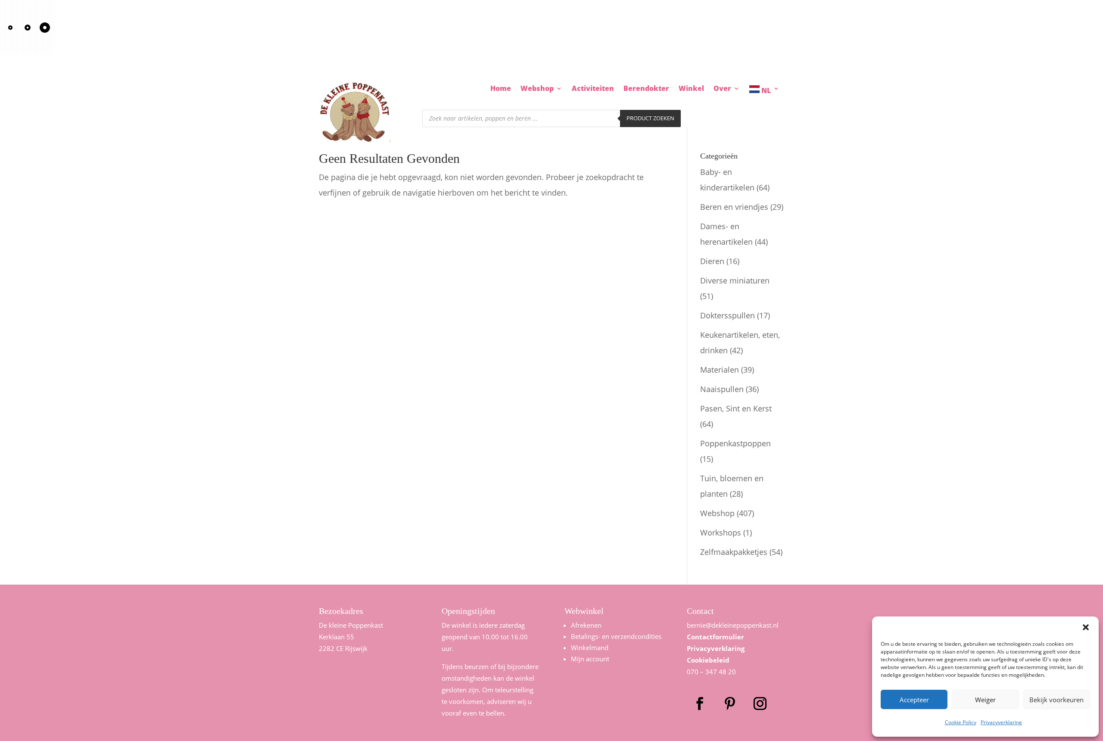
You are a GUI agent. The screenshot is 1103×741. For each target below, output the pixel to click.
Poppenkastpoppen (735, 443)
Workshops (720, 532)
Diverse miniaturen (735, 280)
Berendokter (646, 89)
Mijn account (590, 658)
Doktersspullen (727, 315)
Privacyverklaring (1001, 722)
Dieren (712, 261)
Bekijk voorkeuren (1056, 699)
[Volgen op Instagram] (760, 703)
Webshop (717, 513)
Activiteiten (593, 89)
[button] (1085, 627)
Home (500, 89)
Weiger (985, 699)
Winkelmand (589, 647)
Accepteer (914, 699)
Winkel (691, 89)
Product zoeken (650, 118)
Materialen (719, 369)
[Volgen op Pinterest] (730, 703)
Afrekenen (586, 625)
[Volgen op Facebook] (700, 703)
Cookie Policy (960, 722)
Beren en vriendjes (734, 207)
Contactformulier (715, 636)
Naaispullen (722, 389)
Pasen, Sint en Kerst (736, 408)
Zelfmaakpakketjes (733, 552)
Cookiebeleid (708, 660)
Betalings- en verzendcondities (616, 636)
